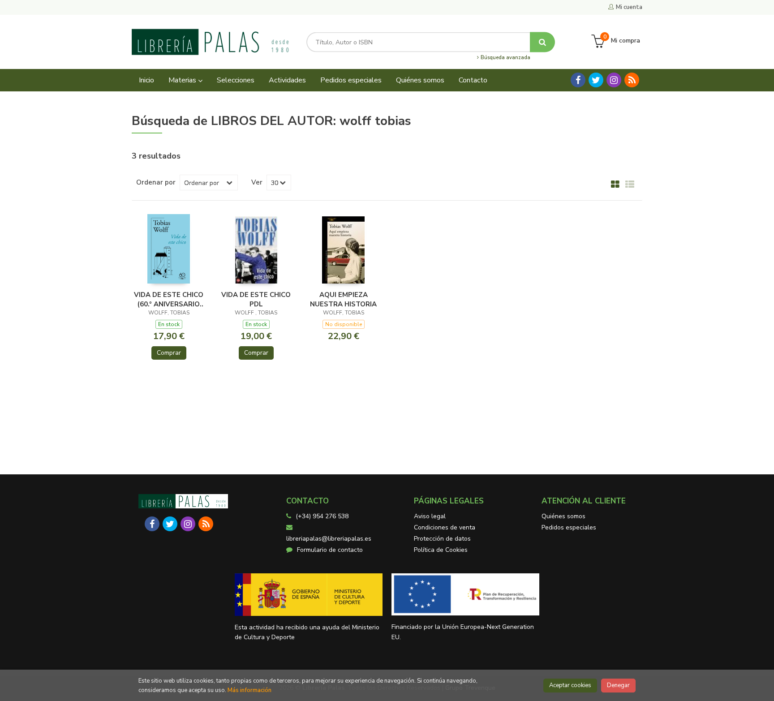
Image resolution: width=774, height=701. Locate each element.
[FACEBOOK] (578, 80)
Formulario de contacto (330, 550)
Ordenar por (156, 182)
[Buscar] (542, 42)
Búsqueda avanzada (504, 58)
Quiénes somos (563, 516)
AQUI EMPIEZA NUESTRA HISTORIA (343, 299)
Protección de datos (442, 538)
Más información (249, 690)
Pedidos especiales (569, 527)
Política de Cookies (441, 550)
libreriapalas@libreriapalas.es (328, 538)
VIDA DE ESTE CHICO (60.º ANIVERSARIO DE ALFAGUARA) (168, 299)
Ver (256, 182)
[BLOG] (631, 80)
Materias (183, 80)
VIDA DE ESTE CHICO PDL (256, 299)
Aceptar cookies (570, 685)
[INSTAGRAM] (613, 80)
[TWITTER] (596, 80)
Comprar (169, 352)
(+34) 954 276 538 (322, 516)
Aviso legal (430, 516)
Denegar (618, 685)
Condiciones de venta (444, 527)
